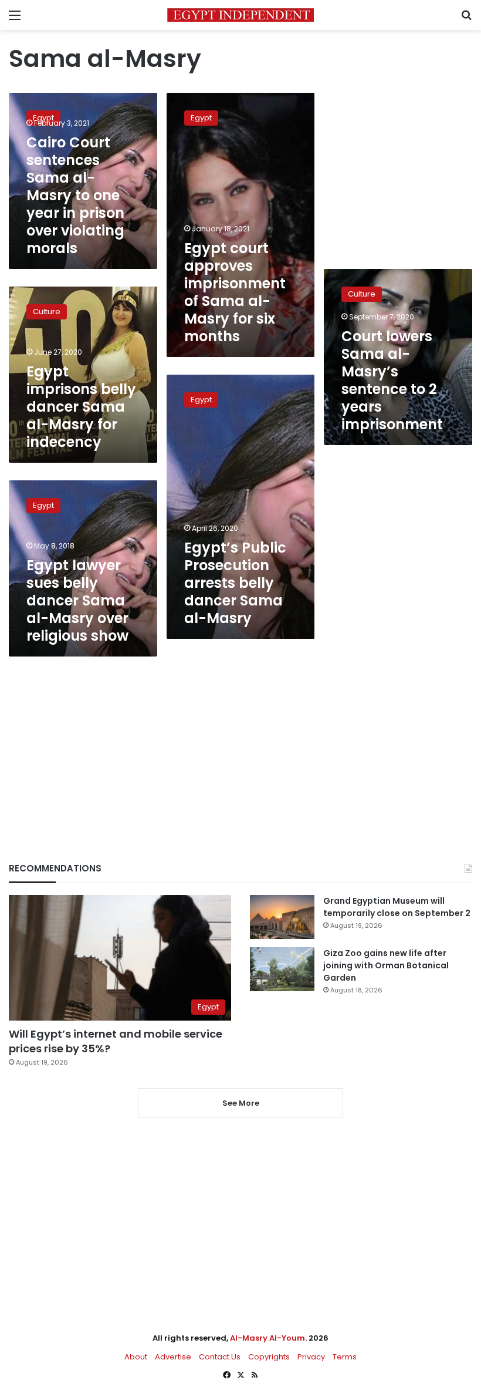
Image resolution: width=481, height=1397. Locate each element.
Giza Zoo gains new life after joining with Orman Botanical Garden (386, 965)
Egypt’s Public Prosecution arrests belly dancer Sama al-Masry (235, 583)
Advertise (173, 1356)
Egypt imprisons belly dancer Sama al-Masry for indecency (81, 407)
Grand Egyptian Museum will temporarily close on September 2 (396, 907)
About (135, 1356)
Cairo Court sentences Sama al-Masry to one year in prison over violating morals (75, 195)
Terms (345, 1356)
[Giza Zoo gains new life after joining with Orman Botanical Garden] (282, 969)
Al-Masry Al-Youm (267, 1338)
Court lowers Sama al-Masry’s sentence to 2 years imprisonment (392, 380)
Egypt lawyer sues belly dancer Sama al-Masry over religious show (77, 600)
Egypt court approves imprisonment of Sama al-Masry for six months (235, 292)
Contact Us (219, 1356)
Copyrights (269, 1356)
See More (240, 1103)
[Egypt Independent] (240, 15)
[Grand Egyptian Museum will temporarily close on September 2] (282, 917)
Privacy (311, 1356)
